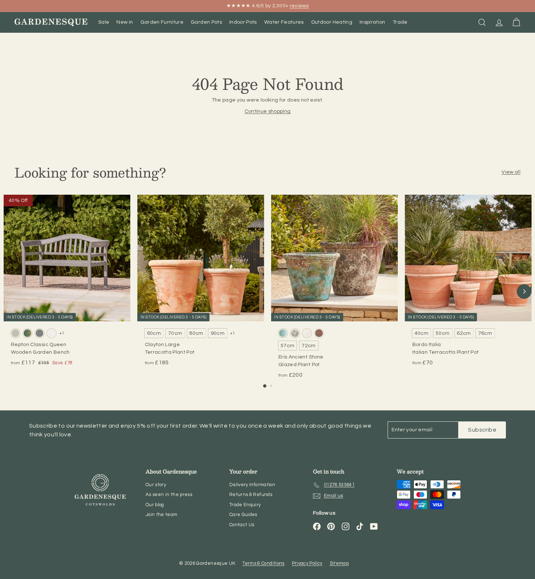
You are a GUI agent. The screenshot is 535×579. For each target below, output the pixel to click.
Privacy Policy (307, 563)
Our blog (155, 504)
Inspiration (372, 22)
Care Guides (243, 514)
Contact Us (241, 524)
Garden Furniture (162, 22)
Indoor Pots (243, 22)
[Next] (524, 291)
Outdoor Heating (331, 22)
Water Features (284, 22)
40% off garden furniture (235, 6)
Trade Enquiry (245, 504)
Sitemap (339, 563)
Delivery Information (252, 484)
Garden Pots (206, 22)
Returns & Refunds (250, 494)
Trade (400, 22)
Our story (156, 484)
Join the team (162, 514)
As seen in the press (169, 494)
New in (124, 22)
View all (511, 172)
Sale (103, 22)
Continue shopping (268, 111)
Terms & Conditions (263, 563)
